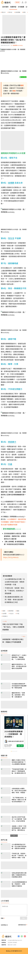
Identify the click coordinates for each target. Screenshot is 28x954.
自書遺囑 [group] (17, 12)
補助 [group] (24, 12)
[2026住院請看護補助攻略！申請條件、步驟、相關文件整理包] (5, 884)
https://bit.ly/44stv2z (11, 557)
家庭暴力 (5, 616)
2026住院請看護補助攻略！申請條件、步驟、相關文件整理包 (19, 884)
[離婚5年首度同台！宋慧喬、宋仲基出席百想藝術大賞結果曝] (5, 666)
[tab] (11, 751)
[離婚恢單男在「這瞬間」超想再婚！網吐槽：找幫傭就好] (5, 695)
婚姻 (4, 611)
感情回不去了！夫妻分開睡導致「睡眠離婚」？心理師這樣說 (19, 657)
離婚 (18, 611)
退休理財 (5, 7)
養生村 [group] (4, 12)
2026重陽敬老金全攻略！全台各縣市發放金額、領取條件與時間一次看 (19, 846)
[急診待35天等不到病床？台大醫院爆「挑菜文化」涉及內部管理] (5, 819)
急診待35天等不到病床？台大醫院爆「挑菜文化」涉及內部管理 (19, 819)
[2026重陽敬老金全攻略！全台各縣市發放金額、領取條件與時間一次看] (5, 846)
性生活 (11, 613)
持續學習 (13, 7)
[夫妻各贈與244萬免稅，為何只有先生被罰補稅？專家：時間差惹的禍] (5, 790)
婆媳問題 (10, 611)
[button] (25, 2)
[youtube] (24, 936)
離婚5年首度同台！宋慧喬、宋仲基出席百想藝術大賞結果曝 (19, 666)
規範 (2, 918)
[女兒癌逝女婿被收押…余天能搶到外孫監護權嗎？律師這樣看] (5, 686)
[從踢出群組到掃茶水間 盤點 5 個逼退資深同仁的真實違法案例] (5, 875)
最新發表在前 (22, 925)
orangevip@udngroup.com (15, 940)
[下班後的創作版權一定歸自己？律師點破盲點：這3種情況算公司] (5, 771)
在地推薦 (21, 7)
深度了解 (20, 746)
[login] (22, 2)
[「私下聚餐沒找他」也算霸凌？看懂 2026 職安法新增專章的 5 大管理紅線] (5, 800)
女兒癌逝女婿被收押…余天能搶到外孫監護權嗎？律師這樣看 (19, 686)
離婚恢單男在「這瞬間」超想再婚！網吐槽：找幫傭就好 (18, 695)
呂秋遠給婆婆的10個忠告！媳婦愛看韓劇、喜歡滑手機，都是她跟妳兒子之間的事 (15, 536)
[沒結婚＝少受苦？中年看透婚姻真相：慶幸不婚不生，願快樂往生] (5, 828)
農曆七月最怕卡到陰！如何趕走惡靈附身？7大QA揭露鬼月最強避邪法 (19, 762)
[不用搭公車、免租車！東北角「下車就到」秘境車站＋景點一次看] (5, 855)
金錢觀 (4, 613)
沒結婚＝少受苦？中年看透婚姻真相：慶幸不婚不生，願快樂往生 (19, 828)
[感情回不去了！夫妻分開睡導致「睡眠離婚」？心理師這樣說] (5, 657)
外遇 (18, 613)
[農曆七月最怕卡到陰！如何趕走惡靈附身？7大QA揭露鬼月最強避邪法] (5, 762)
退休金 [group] (10, 12)
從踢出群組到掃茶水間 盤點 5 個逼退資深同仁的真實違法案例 (19, 875)
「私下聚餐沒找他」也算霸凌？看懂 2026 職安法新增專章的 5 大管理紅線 (19, 800)
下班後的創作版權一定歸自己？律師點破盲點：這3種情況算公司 (19, 771)
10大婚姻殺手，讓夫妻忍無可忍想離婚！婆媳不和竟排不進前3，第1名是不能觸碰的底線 (14, 522)
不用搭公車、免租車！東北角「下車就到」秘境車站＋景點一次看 (19, 855)
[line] (21, 936)
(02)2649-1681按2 (12, 942)
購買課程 (17, 2)
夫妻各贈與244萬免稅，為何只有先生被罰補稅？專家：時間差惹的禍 (19, 790)
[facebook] (18, 936)
